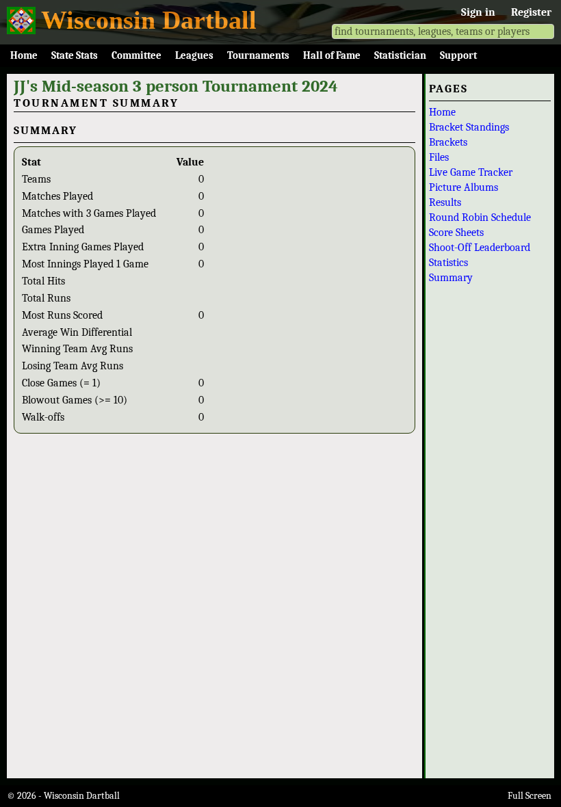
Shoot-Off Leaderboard (479, 247)
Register (531, 12)
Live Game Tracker (470, 172)
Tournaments (258, 55)
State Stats (74, 55)
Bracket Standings (469, 127)
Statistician (400, 55)
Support (458, 55)
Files (439, 157)
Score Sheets (456, 232)
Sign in (478, 12)
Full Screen (529, 796)
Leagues (194, 55)
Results (445, 202)
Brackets (448, 142)
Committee (136, 55)
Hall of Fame (332, 55)
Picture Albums (463, 187)
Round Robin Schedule (480, 217)
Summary (451, 278)
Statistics (448, 262)
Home (24, 55)
